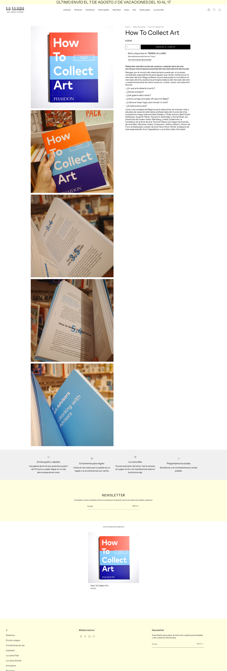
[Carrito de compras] (219, 10)
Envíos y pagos (13, 640)
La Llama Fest (12, 655)
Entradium (11, 665)
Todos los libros (139, 27)
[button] (67, 9)
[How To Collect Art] (113, 557)
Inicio (127, 27)
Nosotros (10, 635)
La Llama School (13, 660)
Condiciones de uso (15, 645)
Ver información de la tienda (139, 60)
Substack (10, 650)
